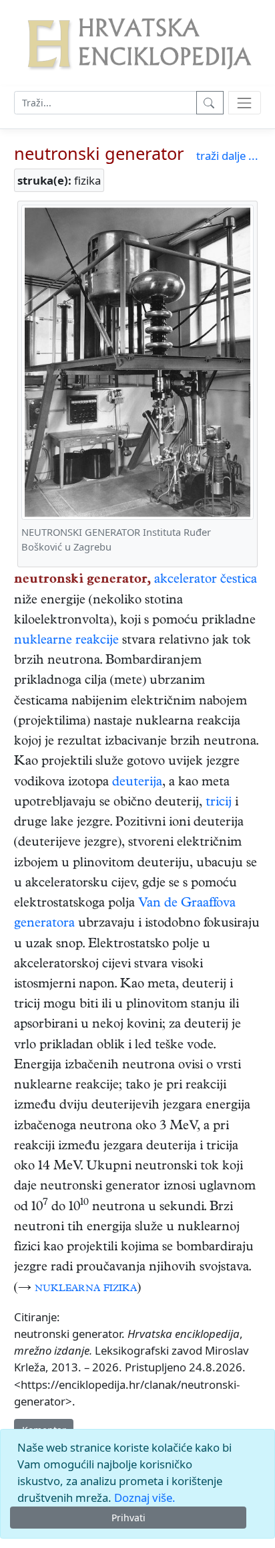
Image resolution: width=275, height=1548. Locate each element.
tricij (219, 803)
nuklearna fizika (86, 1289)
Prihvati (128, 1517)
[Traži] (210, 102)
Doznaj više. (145, 1497)
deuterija (137, 783)
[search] (244, 102)
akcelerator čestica (205, 580)
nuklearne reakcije (66, 641)
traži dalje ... (227, 155)
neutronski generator (99, 153)
